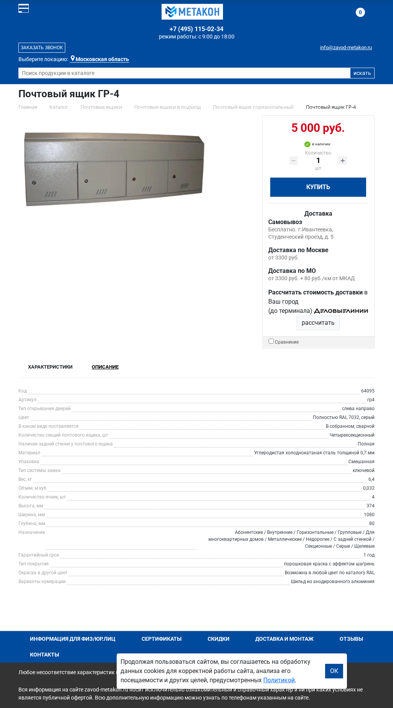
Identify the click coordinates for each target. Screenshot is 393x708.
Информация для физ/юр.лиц (73, 639)
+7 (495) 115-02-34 (196, 29)
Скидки (219, 639)
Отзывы (351, 639)
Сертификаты (162, 639)
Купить (318, 187)
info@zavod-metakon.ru (346, 47)
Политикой (279, 680)
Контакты (44, 654)
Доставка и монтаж (284, 639)
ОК (334, 671)
